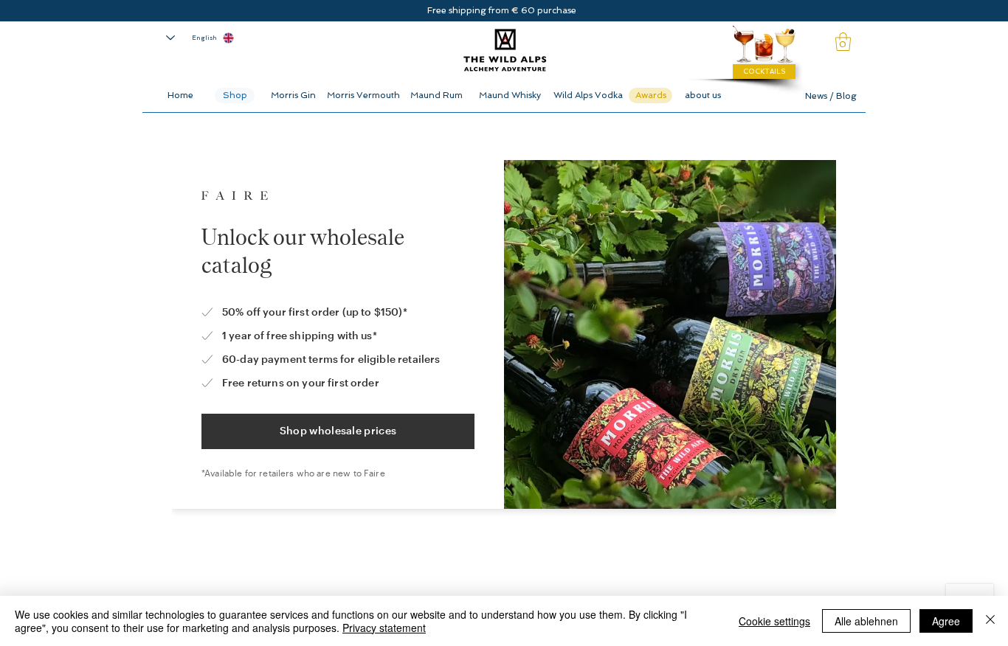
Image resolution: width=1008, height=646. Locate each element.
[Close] (990, 621)
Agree (946, 621)
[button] (843, 41)
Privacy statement (384, 627)
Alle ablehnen (866, 621)
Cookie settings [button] (774, 621)
